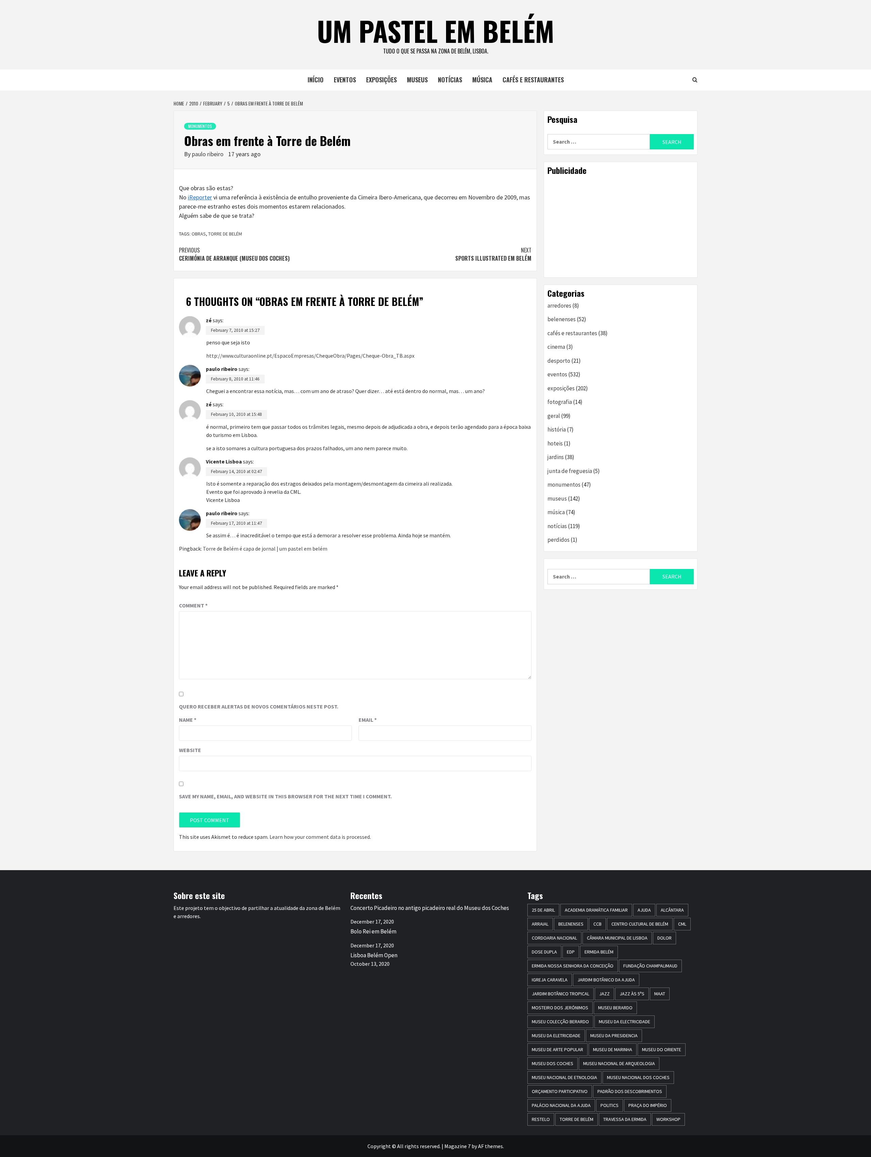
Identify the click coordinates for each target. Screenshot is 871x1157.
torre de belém (225, 234)
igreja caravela (550, 980)
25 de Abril (543, 910)
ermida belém (599, 952)
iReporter (200, 197)
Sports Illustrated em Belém (493, 254)
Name (187, 719)
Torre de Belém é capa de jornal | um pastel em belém (265, 548)
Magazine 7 (457, 1146)
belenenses (561, 319)
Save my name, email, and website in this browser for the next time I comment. (285, 796)
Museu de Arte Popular (557, 1049)
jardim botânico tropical (560, 994)
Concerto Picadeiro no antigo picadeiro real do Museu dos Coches (429, 908)
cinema (556, 347)
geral (553, 416)
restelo (541, 1119)
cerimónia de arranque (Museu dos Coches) (234, 254)
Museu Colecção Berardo (560, 1022)
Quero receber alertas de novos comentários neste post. (258, 706)
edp (571, 952)
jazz (604, 994)
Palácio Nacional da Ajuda (561, 1105)
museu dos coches (552, 1063)
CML (682, 924)
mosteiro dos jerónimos (560, 1008)
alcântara (672, 910)
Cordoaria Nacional (554, 938)
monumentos (200, 126)
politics (610, 1105)
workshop (668, 1119)
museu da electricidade (624, 1022)
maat (659, 994)
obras (199, 234)
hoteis (555, 443)
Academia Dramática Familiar (596, 910)
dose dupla (544, 952)
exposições (381, 79)
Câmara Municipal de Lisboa (617, 938)
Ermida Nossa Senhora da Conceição (572, 966)
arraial (540, 924)
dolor (664, 938)
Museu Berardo (615, 1008)
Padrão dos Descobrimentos (629, 1091)
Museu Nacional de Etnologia (564, 1077)
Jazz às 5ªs (632, 994)
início (316, 79)
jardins (555, 457)
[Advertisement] (620, 226)
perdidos (558, 539)
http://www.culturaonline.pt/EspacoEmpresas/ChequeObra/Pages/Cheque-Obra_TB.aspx (310, 355)
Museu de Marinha (612, 1049)
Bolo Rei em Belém (373, 931)
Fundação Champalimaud (650, 966)
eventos (345, 79)
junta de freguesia (569, 471)
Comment (193, 605)
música (482, 79)
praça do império (647, 1105)
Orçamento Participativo (560, 1091)
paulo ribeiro (208, 154)
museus (417, 79)
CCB (597, 924)
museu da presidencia (614, 1035)
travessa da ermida (624, 1119)
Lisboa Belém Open (373, 955)
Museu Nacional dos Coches (638, 1077)
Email (368, 719)
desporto (558, 360)
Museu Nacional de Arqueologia (619, 1063)
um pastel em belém (435, 31)
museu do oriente (661, 1049)
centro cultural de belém (639, 924)
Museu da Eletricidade (556, 1035)
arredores (559, 305)
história (556, 429)
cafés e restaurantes (533, 79)
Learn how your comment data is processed (319, 836)
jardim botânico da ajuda (606, 980)
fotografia (559, 402)
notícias (450, 79)
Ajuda (644, 910)
